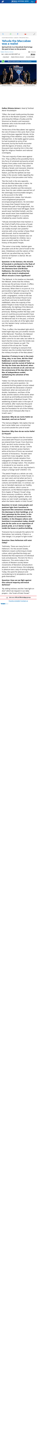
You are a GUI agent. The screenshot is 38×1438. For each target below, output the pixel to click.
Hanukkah (6, 57)
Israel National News (7, 37)
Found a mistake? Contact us (18, 601)
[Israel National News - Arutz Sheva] (20, 1)
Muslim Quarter (31, 57)
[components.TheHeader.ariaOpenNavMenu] (6, 1)
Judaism (16, 37)
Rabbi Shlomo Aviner (17, 57)
